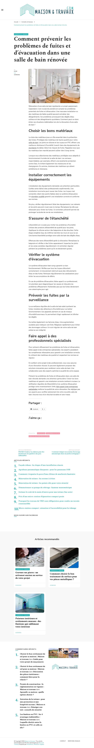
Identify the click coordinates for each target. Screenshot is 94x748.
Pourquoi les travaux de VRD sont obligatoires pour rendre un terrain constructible (49, 502)
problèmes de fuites (52, 433)
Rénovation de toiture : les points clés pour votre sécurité (43, 483)
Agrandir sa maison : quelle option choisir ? (32, 693)
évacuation (41, 433)
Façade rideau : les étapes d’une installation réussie (41, 465)
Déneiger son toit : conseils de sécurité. (31, 708)
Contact (63, 741)
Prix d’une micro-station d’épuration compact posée (41, 496)
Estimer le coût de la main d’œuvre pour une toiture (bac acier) (46, 492)
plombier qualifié (37, 196)
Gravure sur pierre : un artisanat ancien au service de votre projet (29, 575)
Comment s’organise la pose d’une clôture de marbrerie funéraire (47, 474)
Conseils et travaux (21, 34)
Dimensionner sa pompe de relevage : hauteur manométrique (45, 487)
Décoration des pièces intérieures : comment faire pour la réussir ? (31, 675)
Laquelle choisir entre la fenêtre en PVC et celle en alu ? (31, 725)
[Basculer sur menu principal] (2, 10)
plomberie (32, 148)
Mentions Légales (39, 744)
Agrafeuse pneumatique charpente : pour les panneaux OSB (44, 469)
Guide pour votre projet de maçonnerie (32, 660)
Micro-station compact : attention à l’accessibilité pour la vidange (47, 508)
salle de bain (33, 142)
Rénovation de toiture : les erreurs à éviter (37, 478)
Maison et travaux (30, 741)
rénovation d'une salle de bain (39, 436)
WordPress (30, 744)
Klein (15, 71)
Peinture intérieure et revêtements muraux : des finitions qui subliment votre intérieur (28, 622)
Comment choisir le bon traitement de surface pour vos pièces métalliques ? (63, 576)
